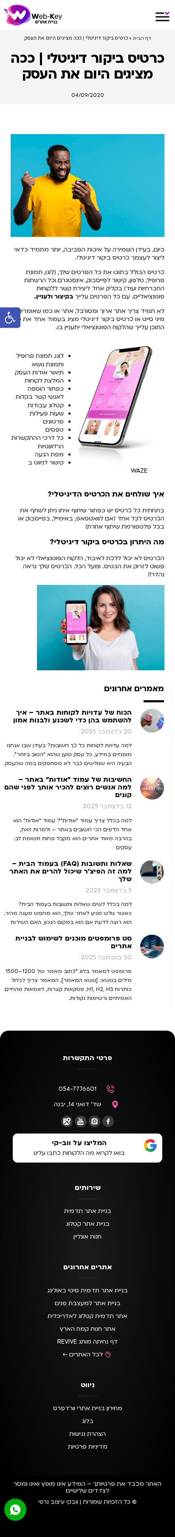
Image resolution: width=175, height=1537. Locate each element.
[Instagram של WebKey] (94, 1121)
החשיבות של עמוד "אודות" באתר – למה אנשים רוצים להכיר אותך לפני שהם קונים (68, 787)
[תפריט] (162, 17)
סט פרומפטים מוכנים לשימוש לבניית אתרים (73, 942)
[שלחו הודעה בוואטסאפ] (15, 1510)
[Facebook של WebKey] (108, 1121)
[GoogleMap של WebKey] (67, 1121)
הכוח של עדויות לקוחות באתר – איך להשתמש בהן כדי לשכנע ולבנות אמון (72, 716)
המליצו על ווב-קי (79, 1143)
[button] (10, 317)
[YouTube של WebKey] (80, 1121)
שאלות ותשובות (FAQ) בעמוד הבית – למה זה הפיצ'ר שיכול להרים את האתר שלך (70, 871)
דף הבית (142, 38)
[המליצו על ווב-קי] (150, 1145)
